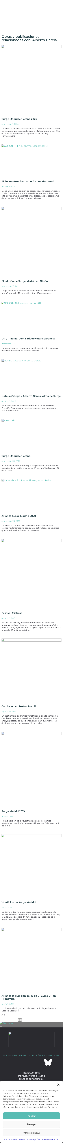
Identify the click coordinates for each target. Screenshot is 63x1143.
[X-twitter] (23, 1062)
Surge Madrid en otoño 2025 (19, 119)
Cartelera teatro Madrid (31, 1076)
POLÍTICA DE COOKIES (14, 1139)
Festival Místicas (12, 613)
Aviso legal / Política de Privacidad (42, 1139)
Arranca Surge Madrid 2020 (19, 515)
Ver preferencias (31, 1132)
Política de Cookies (49, 1055)
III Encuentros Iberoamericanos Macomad (28, 181)
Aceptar (31, 1116)
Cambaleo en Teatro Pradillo (19, 706)
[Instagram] (31, 1062)
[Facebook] (15, 1062)
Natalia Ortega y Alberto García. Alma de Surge (31, 396)
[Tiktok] (40, 1062)
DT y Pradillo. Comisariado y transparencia (28, 338)
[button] (58, 1084)
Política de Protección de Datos (20, 1055)
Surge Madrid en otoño (16, 456)
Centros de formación (31, 1079)
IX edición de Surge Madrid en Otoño (25, 281)
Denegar (31, 1124)
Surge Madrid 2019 (13, 811)
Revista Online (31, 1073)
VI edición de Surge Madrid (19, 902)
